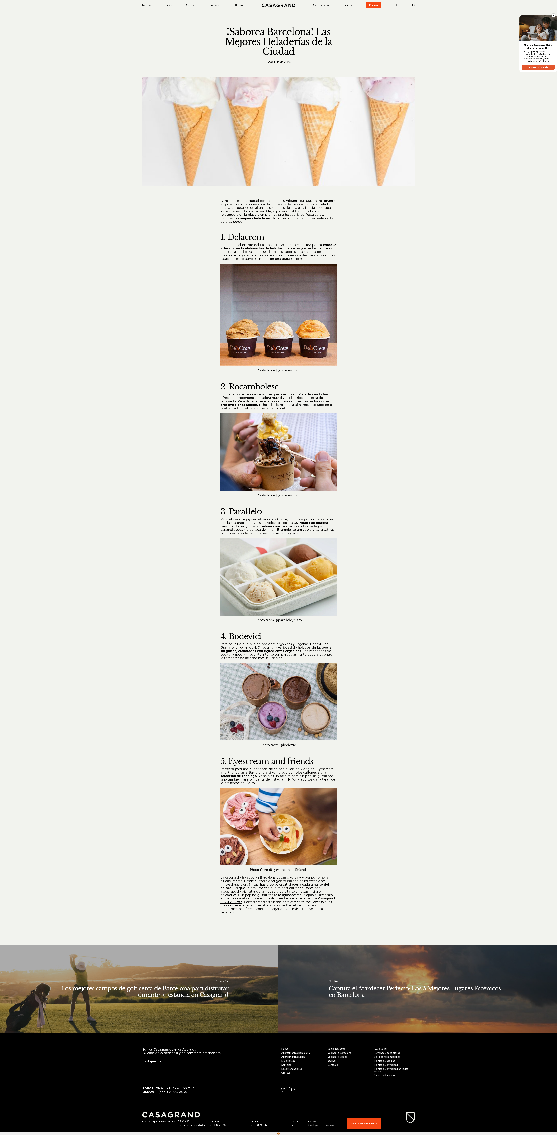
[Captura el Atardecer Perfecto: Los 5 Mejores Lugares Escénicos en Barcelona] (417, 989)
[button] (284, 1049)
